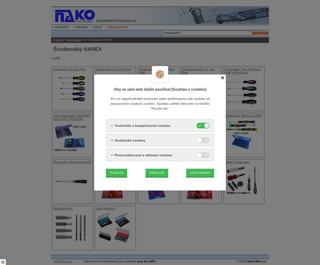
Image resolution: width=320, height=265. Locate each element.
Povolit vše (116, 172)
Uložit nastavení (200, 172)
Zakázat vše (156, 172)
